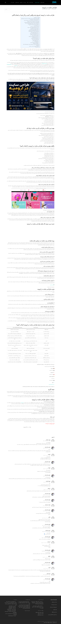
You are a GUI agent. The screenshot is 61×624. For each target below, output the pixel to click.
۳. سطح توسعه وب (36, 41)
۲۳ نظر (6, 9)
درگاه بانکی (22, 402)
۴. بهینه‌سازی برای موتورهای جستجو (34, 42)
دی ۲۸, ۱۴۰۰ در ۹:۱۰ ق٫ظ (47, 489)
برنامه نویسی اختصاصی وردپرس (52, 614)
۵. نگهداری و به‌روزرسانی (35, 43)
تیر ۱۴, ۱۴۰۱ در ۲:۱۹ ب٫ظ (47, 568)
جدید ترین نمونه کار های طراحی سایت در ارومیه (33, 27)
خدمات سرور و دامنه (54, 604)
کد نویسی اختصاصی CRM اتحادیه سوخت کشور (33, 30)
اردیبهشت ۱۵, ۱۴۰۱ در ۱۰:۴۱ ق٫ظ (45, 542)
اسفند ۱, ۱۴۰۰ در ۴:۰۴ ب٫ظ (46, 505)
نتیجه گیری (37, 45)
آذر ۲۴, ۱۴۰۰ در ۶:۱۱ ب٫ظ (47, 455)
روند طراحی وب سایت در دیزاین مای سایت (34, 31)
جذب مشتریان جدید (36, 25)
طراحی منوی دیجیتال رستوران (39, 612)
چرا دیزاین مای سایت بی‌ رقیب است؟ (34, 19)
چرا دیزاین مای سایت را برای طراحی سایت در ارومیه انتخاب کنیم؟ (31, 20)
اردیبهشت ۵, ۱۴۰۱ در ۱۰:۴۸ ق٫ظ (46, 537)
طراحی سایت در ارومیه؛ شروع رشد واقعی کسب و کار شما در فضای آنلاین (30, 18)
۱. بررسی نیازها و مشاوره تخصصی (34, 32)
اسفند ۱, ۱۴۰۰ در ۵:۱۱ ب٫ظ (46, 510)
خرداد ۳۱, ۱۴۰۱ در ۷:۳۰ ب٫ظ (46, 557)
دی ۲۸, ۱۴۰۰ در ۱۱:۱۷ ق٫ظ (46, 500)
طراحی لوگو (55, 609)
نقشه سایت (45, 622)
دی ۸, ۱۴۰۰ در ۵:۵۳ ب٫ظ (47, 462)
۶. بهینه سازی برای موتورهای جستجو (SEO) (33, 36)
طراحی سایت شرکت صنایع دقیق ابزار (34, 28)
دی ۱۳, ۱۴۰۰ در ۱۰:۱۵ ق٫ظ (46, 468)
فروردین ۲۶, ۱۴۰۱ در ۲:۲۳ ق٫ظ (46, 531)
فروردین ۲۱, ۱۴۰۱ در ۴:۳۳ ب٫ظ (46, 525)
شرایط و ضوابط (50, 622)
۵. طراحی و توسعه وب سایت (35, 35)
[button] (5, 2)
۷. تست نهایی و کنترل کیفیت (35, 37)
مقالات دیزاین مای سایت (46, 9)
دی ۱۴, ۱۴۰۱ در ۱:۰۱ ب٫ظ (47, 579)
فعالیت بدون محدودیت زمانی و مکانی (34, 26)
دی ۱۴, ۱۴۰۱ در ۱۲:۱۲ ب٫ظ (46, 574)
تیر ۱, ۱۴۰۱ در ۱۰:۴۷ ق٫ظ (47, 563)
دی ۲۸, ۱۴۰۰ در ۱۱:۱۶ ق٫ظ (46, 494)
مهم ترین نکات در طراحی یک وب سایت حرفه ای (33, 21)
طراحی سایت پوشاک (40, 613)
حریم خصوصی (55, 622)
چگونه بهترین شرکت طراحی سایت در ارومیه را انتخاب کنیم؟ (31, 22)
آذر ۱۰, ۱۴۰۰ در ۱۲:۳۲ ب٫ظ (46, 440)
